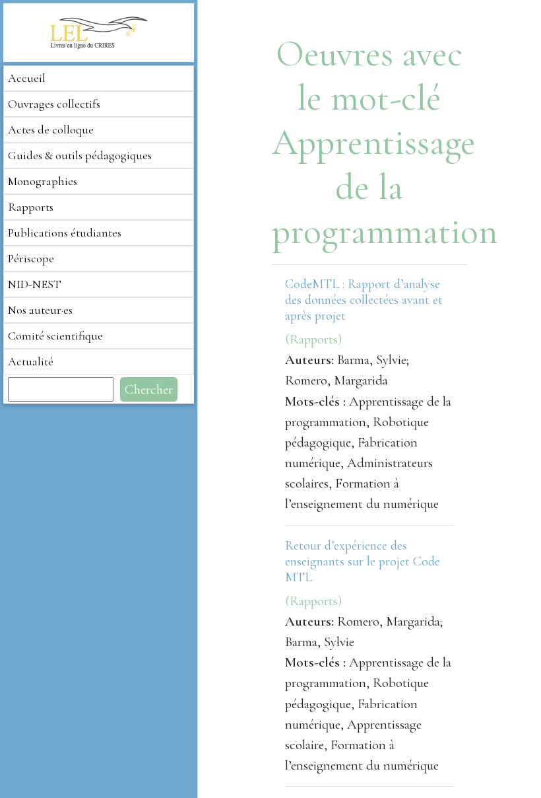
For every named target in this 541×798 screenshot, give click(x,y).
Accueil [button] (27, 78)
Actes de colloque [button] (51, 129)
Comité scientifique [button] (55, 335)
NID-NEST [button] (34, 284)
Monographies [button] (42, 181)
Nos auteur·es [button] (40, 310)
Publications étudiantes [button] (64, 232)
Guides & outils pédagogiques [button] (80, 155)
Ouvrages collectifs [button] (54, 103)
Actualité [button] (30, 361)
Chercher (149, 389)
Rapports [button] (30, 207)
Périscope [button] (31, 258)
